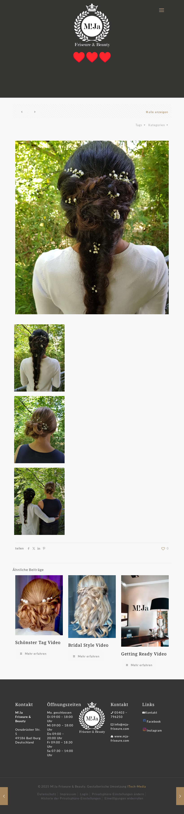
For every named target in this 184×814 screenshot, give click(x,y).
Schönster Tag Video (38, 642)
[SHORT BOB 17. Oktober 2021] (4, 796)
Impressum (68, 794)
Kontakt (151, 712)
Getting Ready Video (144, 654)
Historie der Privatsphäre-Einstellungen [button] (71, 798)
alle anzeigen (158, 112)
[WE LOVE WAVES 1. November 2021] (180, 796)
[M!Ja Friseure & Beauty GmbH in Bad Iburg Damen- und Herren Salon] (92, 25)
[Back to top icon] (162, 805)
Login (84, 794)
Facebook (154, 721)
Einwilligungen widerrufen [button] (124, 798)
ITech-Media (136, 786)
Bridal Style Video (88, 645)
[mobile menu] (161, 10)
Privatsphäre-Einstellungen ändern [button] (118, 794)
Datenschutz (46, 794)
